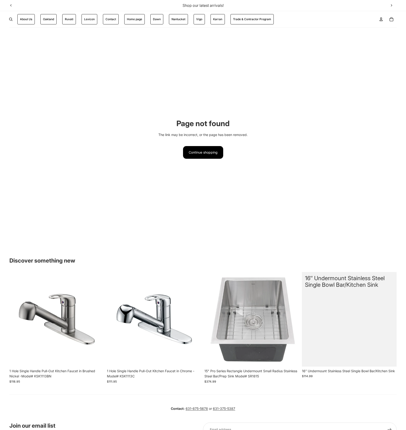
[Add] (97, 359)
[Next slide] (391, 5)
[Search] (11, 19)
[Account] (381, 19)
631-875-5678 (197, 409)
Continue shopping (203, 152)
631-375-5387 (224, 409)
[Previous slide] (11, 5)
